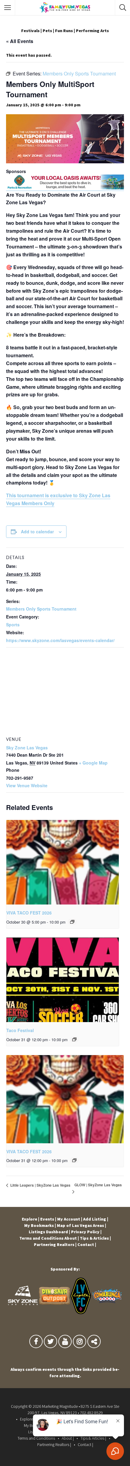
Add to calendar (37, 531)
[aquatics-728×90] (65, 188)
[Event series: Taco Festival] (74, 1039)
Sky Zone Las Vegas (27, 748)
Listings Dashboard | (49, 1231)
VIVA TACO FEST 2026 (29, 913)
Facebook (36, 1343)
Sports (13, 624)
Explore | (30, 1219)
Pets (47, 30)
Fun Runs (64, 30)
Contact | (86, 1244)
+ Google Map (93, 763)
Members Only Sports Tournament (41, 609)
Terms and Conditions (41, 1238)
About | (71, 1238)
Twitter (50, 1343)
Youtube (65, 1343)
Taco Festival (20, 1030)
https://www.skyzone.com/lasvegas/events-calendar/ (60, 640)
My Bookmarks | (40, 1225)
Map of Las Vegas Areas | (81, 1225)
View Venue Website (26, 785)
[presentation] (62, 862)
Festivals (30, 30)
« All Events (19, 41)
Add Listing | (95, 1219)
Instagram (79, 1343)
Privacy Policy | (86, 1231)
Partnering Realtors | (55, 1244)
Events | (48, 1219)
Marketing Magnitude (60, 1406)
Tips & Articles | (95, 1238)
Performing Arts (92, 30)
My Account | (69, 1219)
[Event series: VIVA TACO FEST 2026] (72, 922)
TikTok (94, 1343)
